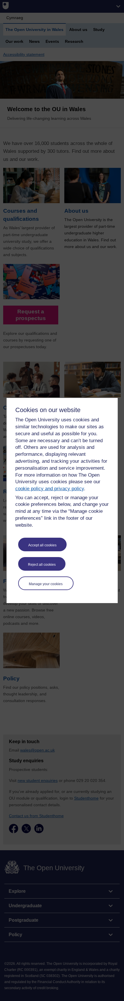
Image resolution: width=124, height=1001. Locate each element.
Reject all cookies (42, 565)
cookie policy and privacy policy (49, 488)
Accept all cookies (42, 545)
